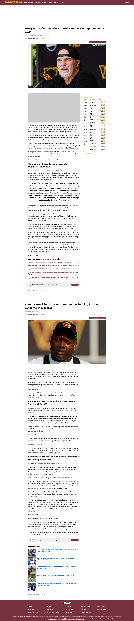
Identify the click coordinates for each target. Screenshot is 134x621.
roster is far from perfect (60, 154)
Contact (68, 607)
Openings (48, 607)
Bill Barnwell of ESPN (53, 171)
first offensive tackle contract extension (45, 502)
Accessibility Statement (52, 612)
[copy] (38, 42)
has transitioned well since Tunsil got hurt (47, 453)
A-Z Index (69, 612)
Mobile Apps (101, 607)
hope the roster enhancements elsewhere (59, 524)
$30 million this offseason (47, 504)
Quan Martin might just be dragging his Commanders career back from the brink (54, 269)
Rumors (30, 2)
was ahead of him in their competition (40, 488)
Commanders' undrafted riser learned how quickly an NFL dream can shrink (54, 265)
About (30, 607)
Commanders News (39, 290)
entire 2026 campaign (35, 397)
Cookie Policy (101, 609)
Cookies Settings (86, 612)
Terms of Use (85, 609)
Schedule (37, 2)
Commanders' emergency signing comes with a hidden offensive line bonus (54, 262)
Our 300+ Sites (85, 607)
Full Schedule (87, 153)
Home (30, 290)
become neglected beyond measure (39, 148)
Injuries (56, 2)
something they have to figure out (51, 484)
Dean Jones (31, 38)
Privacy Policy (70, 609)
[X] (125, 2)
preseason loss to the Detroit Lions (64, 481)
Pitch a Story (49, 609)
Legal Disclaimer (33, 612)
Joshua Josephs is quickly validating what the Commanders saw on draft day (53, 273)
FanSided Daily (33, 609)
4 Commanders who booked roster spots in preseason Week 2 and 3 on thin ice (54, 278)
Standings (44, 2)
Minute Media (20, 616)
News (25, 2)
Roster (50, 2)
